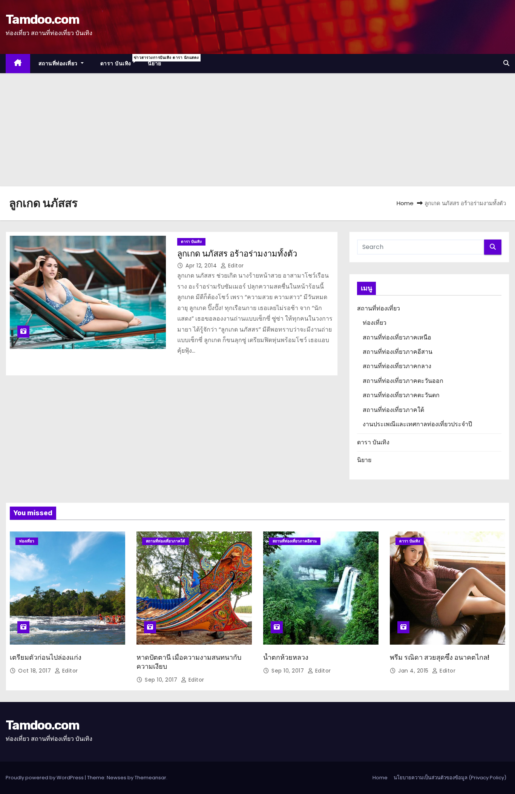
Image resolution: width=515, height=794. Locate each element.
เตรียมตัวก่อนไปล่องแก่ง (45, 657)
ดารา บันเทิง (119, 61)
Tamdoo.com (42, 19)
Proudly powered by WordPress (45, 777)
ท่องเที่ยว (374, 322)
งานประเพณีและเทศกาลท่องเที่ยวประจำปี (417, 424)
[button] (506, 63)
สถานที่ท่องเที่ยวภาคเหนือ (397, 337)
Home (405, 203)
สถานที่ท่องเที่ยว (59, 63)
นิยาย (154, 63)
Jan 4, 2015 (414, 670)
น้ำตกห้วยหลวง (285, 657)
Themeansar (150, 777)
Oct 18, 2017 (35, 670)
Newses (116, 777)
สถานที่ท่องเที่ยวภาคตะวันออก (403, 380)
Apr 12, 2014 (202, 265)
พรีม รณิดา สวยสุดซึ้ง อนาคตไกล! (439, 657)
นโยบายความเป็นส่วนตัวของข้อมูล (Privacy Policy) (450, 777)
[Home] (18, 63)
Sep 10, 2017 (162, 679)
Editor (235, 265)
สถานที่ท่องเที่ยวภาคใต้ (393, 409)
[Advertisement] (257, 130)
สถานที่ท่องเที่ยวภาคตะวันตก (401, 395)
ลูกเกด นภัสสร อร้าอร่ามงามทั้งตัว (237, 254)
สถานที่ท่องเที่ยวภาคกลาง (397, 366)
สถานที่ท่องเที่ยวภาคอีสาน (397, 351)
